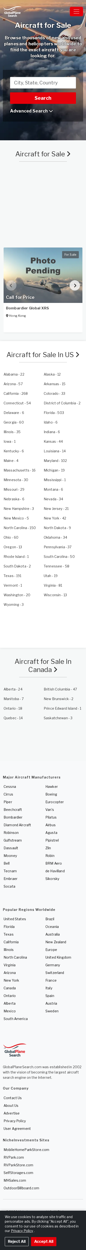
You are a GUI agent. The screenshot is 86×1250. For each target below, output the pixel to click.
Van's (49, 810)
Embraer (10, 879)
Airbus (50, 825)
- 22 (14, 374)
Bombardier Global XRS (27, 308)
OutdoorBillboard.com (21, 1188)
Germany (52, 965)
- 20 (17, 595)
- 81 (53, 585)
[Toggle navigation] (76, 11)
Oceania (52, 927)
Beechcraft (13, 810)
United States (15, 919)
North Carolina (15, 957)
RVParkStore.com (18, 1165)
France (51, 980)
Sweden (52, 1011)
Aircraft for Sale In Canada (43, 665)
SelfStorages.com (18, 1173)
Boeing (51, 794)
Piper (8, 802)
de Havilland (55, 871)
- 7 (14, 699)
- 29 (14, 489)
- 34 (53, 499)
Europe (51, 950)
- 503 (54, 413)
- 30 (16, 480)
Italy (48, 988)
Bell (7, 863)
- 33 (54, 393)
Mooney (10, 856)
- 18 (13, 708)
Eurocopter (54, 802)
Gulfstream (13, 840)
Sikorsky (52, 879)
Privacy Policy (15, 1121)
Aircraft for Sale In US (40, 355)
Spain (49, 996)
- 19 (54, 470)
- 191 (13, 576)
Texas (9, 934)
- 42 (55, 518)
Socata (9, 886)
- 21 (56, 509)
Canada (10, 988)
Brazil (49, 919)
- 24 (13, 689)
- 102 (55, 461)
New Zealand (55, 942)
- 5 (16, 518)
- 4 (11, 461)
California (11, 942)
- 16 (20, 470)
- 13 (13, 547)
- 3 (19, 509)
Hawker (51, 786)
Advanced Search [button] (29, 110)
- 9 (57, 528)
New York (11, 980)
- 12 (52, 374)
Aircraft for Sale (41, 154)
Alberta (10, 1003)
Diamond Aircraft (17, 825)
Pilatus (51, 817)
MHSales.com (15, 1180)
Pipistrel (52, 840)
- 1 (10, 441)
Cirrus (8, 794)
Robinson (11, 833)
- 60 (14, 422)
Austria (51, 1003)
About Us (11, 1105)
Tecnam (10, 871)
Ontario (10, 996)
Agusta (51, 833)
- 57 (13, 384)
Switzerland (54, 973)
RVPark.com (14, 1157)
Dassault (11, 848)
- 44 (53, 441)
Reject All (17, 1241)
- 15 (54, 384)
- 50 (59, 556)
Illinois (9, 950)
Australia (52, 934)
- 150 (20, 528)
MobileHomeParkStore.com (26, 1150)
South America (16, 1019)
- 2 (62, 403)
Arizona (10, 973)
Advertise (12, 1113)
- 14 (55, 451)
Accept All (43, 1241)
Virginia (10, 965)
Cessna (10, 786)
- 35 (12, 432)
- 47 (60, 689)
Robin (49, 856)
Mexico (10, 1011)
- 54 (17, 403)
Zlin (48, 848)
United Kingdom (58, 957)
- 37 (57, 547)
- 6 (14, 413)
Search (43, 98)
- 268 (16, 393)
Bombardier (13, 817)
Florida (9, 927)
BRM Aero (53, 863)
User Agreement (17, 1128)
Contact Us (13, 1098)
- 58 (56, 566)
